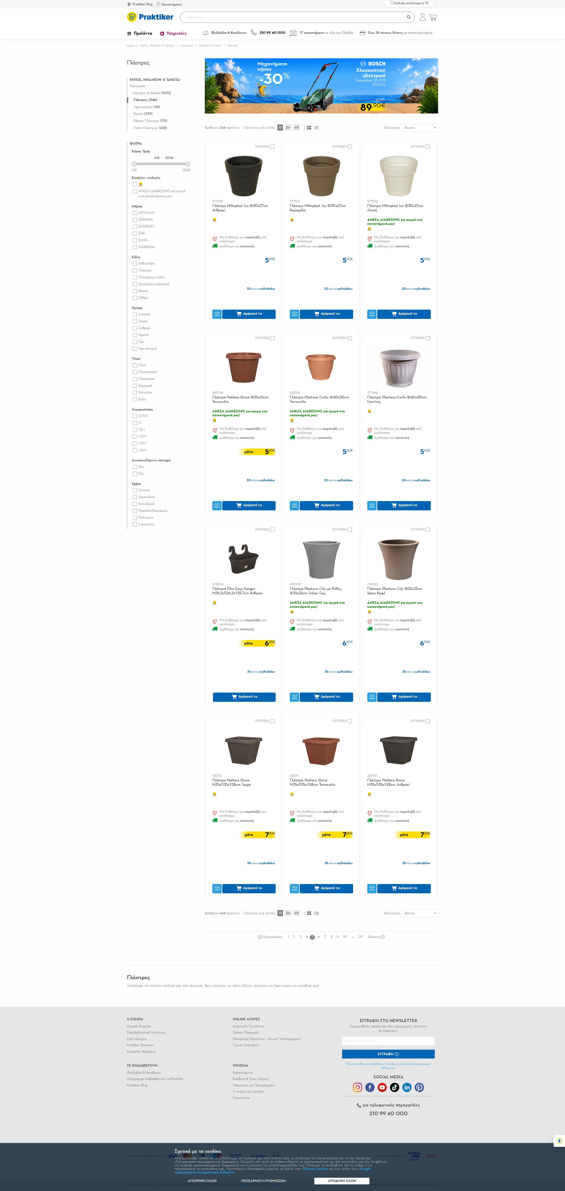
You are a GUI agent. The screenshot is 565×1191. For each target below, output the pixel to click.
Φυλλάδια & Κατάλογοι (144, 1073)
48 (296, 127)
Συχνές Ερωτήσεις (246, 1045)
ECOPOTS (146, 226)
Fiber (142, 365)
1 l (139, 423)
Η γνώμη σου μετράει (248, 1091)
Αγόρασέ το (252, 314)
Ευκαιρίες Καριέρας (141, 1051)
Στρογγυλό (146, 524)
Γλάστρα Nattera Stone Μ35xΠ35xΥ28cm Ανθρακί (388, 782)
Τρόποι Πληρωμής (246, 1032)
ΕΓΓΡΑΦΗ (386, 1054)
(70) (150, 121)
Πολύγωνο (146, 517)
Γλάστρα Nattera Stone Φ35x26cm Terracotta (240, 400)
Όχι (141, 473)
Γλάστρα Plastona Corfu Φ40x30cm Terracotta (319, 400)
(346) (145, 100)
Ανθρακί (144, 328)
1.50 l (142, 443)
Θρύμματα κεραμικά (153, 284)
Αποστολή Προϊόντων (248, 1026)
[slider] (134, 163)
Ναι (141, 467)
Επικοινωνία (241, 1098)
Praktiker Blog (142, 4)
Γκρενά (143, 335)
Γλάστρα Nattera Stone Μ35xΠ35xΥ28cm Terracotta (312, 782)
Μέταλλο (145, 392)
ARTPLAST (146, 213)
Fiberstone (146, 379)
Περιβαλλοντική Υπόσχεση (146, 1032)
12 (280, 127)
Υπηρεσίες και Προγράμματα (254, 1085)
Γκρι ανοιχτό (147, 348)
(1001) (151, 93)
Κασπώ (143, 291)
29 (360, 937)
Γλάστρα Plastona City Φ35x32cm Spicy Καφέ (394, 591)
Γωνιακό (144, 490)
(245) (150, 128)
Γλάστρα (144, 270)
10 (345, 937)
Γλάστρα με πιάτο (151, 277)
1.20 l (142, 436)
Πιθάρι (143, 298)
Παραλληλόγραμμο (152, 511)
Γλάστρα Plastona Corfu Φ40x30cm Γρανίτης (397, 400)
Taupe (142, 321)
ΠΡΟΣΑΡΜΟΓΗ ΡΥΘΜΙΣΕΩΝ (263, 1181)
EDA (141, 233)
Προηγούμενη (272, 937)
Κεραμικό (145, 386)
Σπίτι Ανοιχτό (136, 1039)
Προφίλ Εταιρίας (139, 1026)
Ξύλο (142, 399)
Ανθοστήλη (146, 263)
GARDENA (146, 247)
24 (288, 127)
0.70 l (143, 416)
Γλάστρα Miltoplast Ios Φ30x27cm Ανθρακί (240, 208)
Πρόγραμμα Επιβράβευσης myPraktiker (155, 1079)
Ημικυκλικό (146, 497)
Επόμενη (374, 937)
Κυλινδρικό (146, 504)
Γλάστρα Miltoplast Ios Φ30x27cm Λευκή (395, 208)
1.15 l (141, 430)
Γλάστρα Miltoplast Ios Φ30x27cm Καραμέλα (318, 208)
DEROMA (145, 220)
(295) (143, 114)
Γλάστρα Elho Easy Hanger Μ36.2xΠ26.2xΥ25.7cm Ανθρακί (237, 591)
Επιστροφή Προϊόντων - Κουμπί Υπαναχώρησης (267, 1039)
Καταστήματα (242, 1073)
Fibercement (147, 372)
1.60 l (142, 450)
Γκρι (141, 342)
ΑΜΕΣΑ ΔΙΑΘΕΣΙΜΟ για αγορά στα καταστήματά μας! (161, 193)
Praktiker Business (140, 1045)
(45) (147, 107)
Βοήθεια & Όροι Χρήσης (251, 1079)
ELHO (142, 240)
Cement (144, 314)
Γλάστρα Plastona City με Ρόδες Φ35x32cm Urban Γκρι (315, 591)
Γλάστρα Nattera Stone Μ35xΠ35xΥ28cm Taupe (231, 782)
